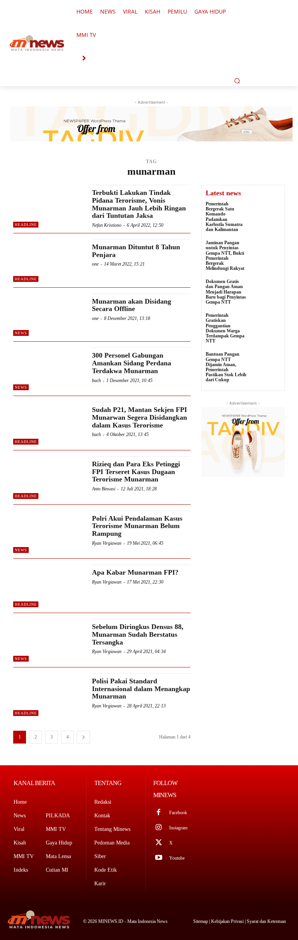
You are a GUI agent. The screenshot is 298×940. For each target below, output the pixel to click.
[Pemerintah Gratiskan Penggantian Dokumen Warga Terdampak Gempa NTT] (266, 323)
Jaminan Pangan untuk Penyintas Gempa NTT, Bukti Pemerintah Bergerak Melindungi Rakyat (225, 255)
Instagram (178, 828)
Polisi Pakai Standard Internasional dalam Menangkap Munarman (141, 688)
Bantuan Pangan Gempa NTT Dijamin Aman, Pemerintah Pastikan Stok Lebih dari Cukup (226, 366)
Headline (26, 224)
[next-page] (83, 737)
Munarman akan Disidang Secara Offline (131, 305)
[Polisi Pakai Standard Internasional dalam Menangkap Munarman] (48, 694)
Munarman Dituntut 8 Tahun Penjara (136, 251)
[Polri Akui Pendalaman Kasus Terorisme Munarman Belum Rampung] (48, 532)
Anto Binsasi (103, 489)
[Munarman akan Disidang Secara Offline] (48, 315)
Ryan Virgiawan (106, 543)
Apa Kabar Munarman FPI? (135, 572)
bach (96, 380)
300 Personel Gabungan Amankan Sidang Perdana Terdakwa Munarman (131, 363)
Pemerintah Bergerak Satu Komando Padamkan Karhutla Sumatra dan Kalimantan (224, 216)
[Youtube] (158, 858)
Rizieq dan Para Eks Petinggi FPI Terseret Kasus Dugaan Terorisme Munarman (136, 471)
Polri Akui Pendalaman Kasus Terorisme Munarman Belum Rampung (137, 526)
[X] (158, 843)
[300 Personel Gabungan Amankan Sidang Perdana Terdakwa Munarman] (48, 369)
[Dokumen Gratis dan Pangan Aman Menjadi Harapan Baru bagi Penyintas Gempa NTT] (266, 289)
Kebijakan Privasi (228, 921)
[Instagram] (158, 828)
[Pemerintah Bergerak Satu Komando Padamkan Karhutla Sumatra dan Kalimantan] (266, 212)
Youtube (177, 858)
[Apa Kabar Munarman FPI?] (48, 586)
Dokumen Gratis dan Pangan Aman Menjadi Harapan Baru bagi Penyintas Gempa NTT (226, 292)
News (21, 333)
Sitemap (201, 921)
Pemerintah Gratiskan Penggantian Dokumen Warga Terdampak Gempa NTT (225, 328)
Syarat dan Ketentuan (266, 921)
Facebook (178, 812)
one (95, 264)
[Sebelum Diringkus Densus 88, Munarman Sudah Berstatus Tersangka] (48, 640)
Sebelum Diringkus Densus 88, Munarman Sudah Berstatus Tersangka (138, 634)
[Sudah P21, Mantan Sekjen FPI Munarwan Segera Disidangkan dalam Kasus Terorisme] (48, 423)
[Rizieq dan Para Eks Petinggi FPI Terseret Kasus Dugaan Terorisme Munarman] (48, 477)
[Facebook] (158, 813)
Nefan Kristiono (106, 225)
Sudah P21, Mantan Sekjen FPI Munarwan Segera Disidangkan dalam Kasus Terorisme (139, 417)
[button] (237, 81)
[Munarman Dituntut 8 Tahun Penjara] (48, 260)
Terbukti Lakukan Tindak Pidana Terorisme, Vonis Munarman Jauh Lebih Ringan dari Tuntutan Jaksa (139, 204)
